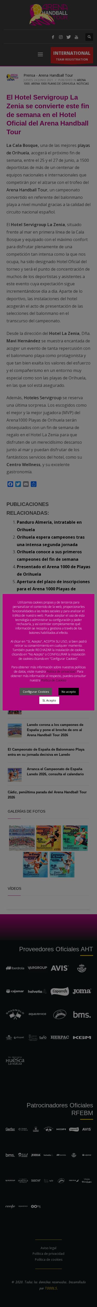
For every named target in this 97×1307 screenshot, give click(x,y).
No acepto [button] (69, 691)
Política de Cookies (53, 680)
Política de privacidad (61, 671)
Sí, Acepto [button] (49, 700)
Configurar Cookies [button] (36, 691)
